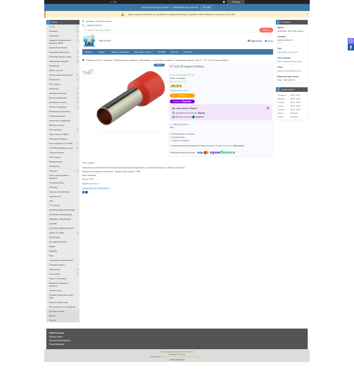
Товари (52, 26)
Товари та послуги (93, 60)
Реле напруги (54, 84)
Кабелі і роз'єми (56, 70)
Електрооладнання (57, 116)
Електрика (53, 31)
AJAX (51, 201)
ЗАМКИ (52, 246)
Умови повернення (56, 344)
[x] (86, 192)
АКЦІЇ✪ (206, 7)
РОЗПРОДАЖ (54, 237)
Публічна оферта (56, 336)
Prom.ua (190, 352)
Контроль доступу (56, 125)
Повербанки (54, 66)
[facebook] (83, 192)
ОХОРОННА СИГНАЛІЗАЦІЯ (60, 214)
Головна (88, 52)
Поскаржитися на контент (172, 357)
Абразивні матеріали (58, 93)
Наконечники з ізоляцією (162, 60)
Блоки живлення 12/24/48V (60, 143)
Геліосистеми (54, 79)
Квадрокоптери (55, 161)
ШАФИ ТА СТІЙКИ (56, 233)
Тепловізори (54, 166)
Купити (182, 95)
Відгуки (52, 315)
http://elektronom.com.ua (287, 52)
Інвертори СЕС (55, 196)
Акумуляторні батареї (58, 47)
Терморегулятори (56, 152)
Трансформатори (56, 182)
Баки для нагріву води (58, 302)
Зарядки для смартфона (59, 192)
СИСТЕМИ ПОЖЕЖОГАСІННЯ (61, 228)
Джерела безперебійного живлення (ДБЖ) (60, 41)
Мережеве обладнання (59, 52)
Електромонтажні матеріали (125, 60)
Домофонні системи (57, 102)
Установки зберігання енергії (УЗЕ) (61, 296)
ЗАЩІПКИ (53, 251)
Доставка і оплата (56, 311)
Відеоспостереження (58, 98)
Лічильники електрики (58, 139)
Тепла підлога (55, 157)
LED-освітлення (55, 129)
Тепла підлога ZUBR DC (59, 134)
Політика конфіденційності (60, 340)
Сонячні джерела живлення (61, 75)
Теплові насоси (55, 290)
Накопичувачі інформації (59, 120)
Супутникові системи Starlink (61, 260)
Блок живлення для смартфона (62, 307)
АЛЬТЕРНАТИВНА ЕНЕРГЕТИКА (62, 210)
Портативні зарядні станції (60, 56)
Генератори (54, 88)
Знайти (266, 30)
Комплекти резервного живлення (59, 284)
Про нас (52, 320)
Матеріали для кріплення (59, 111)
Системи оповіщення (58, 107)
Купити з (177, 101)
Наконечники (144, 60)
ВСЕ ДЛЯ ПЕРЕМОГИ (57, 242)
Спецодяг (53, 171)
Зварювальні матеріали (59, 61)
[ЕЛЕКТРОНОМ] (89, 41)
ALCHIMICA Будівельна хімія (61, 148)
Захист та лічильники (57, 278)
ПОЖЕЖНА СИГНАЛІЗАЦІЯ (60, 219)
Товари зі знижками (120, 52)
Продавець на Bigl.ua (177, 354)
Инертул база (55, 269)
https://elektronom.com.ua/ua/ (289, 61)
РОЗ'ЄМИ (53, 224)
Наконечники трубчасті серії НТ (188, 60)
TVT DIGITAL (54, 205)
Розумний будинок (57, 265)
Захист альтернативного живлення (59, 176)
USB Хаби (53, 187)
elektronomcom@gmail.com (289, 71)
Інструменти (54, 35)
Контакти (188, 52)
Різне (51, 255)
